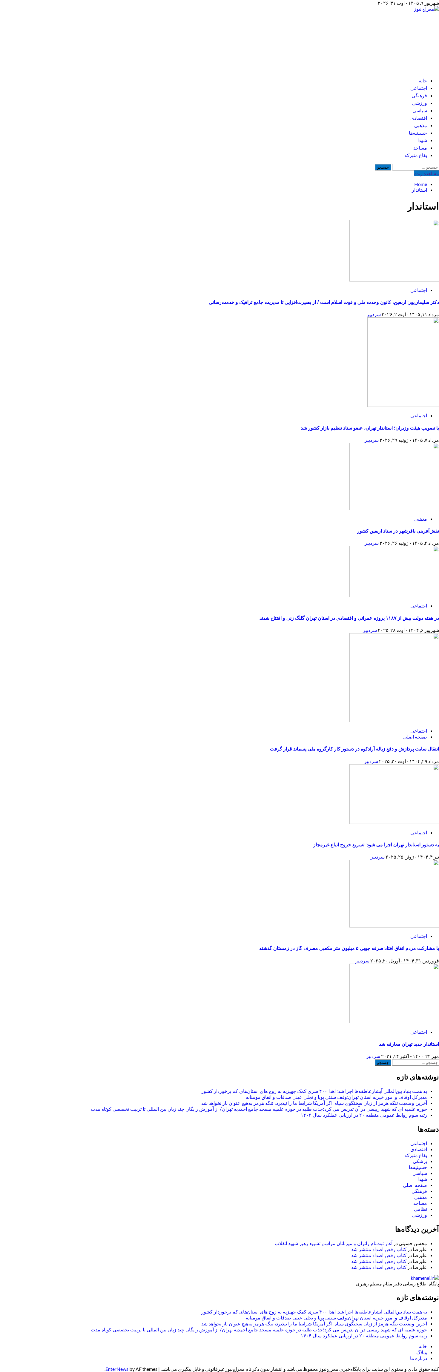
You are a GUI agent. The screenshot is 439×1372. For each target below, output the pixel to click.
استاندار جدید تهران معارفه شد (409, 1044)
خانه (423, 80)
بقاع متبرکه (415, 155)
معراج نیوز (405, 39)
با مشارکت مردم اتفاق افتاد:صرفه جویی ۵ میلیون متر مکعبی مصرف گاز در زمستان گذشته (349, 948)
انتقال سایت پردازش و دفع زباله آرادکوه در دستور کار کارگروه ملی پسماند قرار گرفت (354, 749)
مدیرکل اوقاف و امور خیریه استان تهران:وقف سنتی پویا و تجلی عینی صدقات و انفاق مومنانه (336, 1097)
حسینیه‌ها (418, 133)
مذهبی (420, 125)
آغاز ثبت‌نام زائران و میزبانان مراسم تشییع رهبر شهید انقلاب (333, 1243)
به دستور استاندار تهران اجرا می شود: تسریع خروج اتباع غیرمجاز (376, 844)
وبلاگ (421, 1352)
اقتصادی (418, 118)
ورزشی (419, 103)
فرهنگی (419, 95)
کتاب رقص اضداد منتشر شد (378, 1249)
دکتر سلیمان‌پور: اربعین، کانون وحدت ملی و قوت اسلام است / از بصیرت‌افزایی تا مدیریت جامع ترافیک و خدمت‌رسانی (324, 302)
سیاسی (419, 110)
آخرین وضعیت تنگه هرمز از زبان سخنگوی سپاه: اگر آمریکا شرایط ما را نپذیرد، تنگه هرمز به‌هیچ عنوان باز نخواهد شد (314, 1103)
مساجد (420, 147)
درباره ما (418, 1358)
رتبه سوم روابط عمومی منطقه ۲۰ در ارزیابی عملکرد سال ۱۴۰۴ (364, 1115)
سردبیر (374, 314)
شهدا (422, 140)
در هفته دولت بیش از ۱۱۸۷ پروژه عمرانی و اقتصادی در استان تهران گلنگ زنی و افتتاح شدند (349, 618)
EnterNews (116, 1369)
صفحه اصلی (415, 736)
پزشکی (420, 1161)
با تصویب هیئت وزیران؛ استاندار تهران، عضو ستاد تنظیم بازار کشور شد (370, 428)
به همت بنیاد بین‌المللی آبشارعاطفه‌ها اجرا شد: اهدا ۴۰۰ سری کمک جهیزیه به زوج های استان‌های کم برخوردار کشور (314, 1091)
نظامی (420, 1209)
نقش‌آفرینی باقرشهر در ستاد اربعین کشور (398, 531)
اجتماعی (418, 88)
